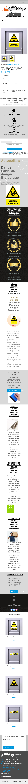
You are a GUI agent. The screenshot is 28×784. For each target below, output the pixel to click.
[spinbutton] (9, 78)
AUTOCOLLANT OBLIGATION (14, 601)
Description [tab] (6, 142)
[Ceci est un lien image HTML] (11, 609)
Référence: (4, 64)
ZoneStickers (22, 781)
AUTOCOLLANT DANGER (14, 598)
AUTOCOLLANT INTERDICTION (14, 605)
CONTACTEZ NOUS (14, 591)
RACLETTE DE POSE (15, 390)
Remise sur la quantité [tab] (14, 144)
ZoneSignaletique (14, 781)
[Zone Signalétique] (14, 8)
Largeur (5, 80)
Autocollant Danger (15, 149)
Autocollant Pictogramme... (7, 666)
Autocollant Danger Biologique (9, 695)
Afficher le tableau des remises (14, 95)
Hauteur (5, 75)
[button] (16, 77)
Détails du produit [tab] (20, 142)
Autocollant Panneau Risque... (8, 637)
